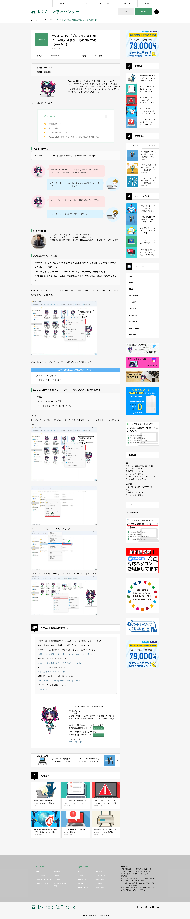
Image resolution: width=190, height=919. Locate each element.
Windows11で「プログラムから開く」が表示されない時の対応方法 (74, 137)
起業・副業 (132, 335)
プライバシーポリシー (43, 879)
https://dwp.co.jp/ (75, 742)
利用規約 (57, 875)
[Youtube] (151, 907)
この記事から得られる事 (58, 133)
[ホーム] (32, 20)
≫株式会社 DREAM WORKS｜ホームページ (55, 672)
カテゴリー (63, 3)
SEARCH (156, 11)
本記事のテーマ (55, 124)
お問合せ (148, 3)
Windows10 (133, 322)
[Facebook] (137, 907)
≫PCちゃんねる (44, 689)
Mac (130, 276)
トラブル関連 (133, 295)
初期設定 (132, 282)
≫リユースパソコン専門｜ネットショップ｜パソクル (59, 681)
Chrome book (134, 328)
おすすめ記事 (150, 145)
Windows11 (133, 315)
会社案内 (127, 3)
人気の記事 (134, 145)
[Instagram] (146, 907)
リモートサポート (106, 3)
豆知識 (131, 289)
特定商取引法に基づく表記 (61, 885)
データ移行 (132, 302)
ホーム (42, 3)
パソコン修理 (40, 875)
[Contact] (158, 907)
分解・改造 (132, 308)
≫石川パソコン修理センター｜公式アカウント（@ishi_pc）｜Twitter (65, 654)
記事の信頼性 (54, 128)
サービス (84, 3)
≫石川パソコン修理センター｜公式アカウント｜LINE (59, 663)
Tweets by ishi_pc (132, 512)
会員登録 (143, 12)
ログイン (126, 12)
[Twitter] (142, 907)
